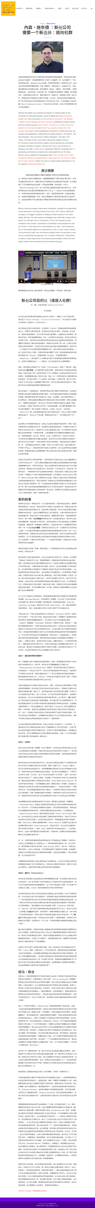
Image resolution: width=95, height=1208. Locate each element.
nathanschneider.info (36, 164)
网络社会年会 (49, 8)
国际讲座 (29, 8)
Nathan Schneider (25, 1191)
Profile (42, 23)
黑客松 (38, 8)
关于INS (83, 8)
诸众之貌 (75, 8)
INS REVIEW (18, 8)
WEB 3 (67, 8)
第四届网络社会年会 (40, 1191)
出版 (59, 8)
